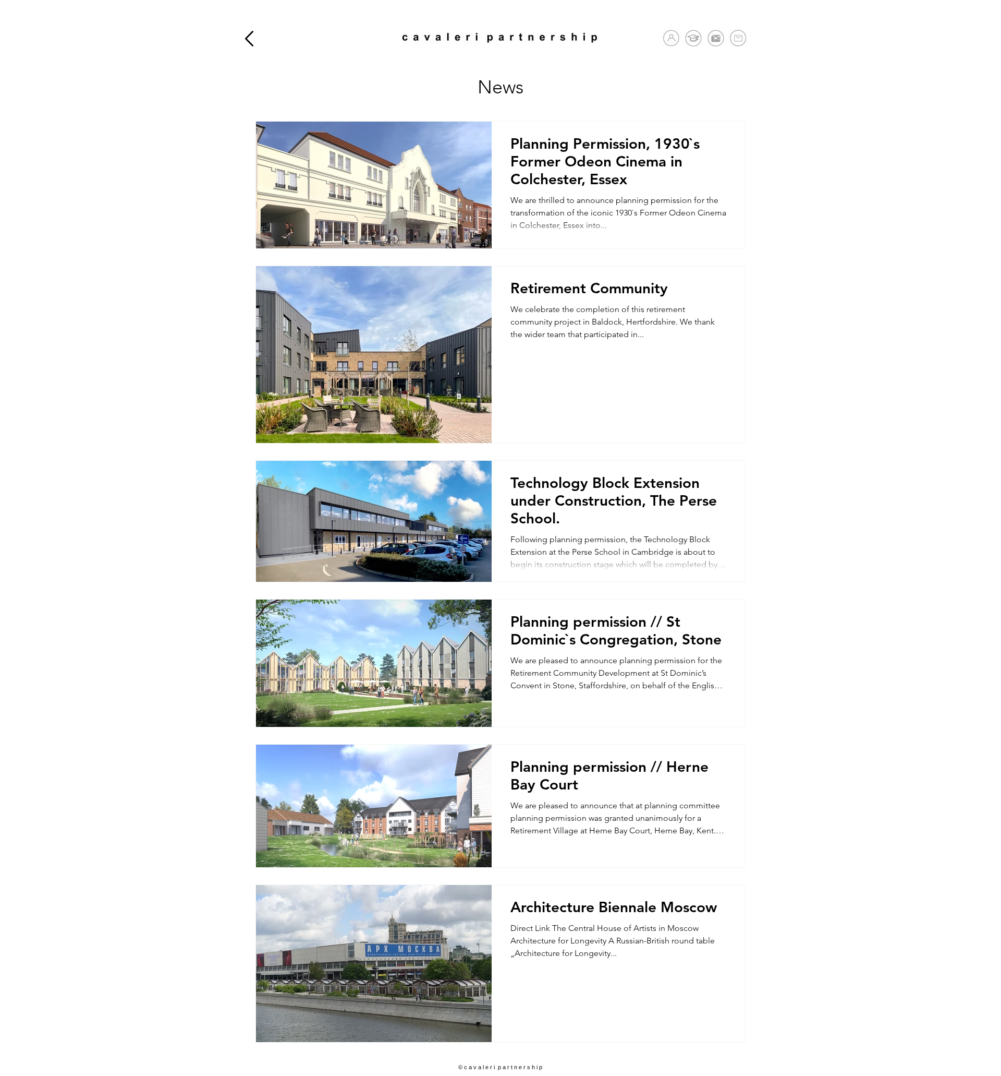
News (500, 87)
